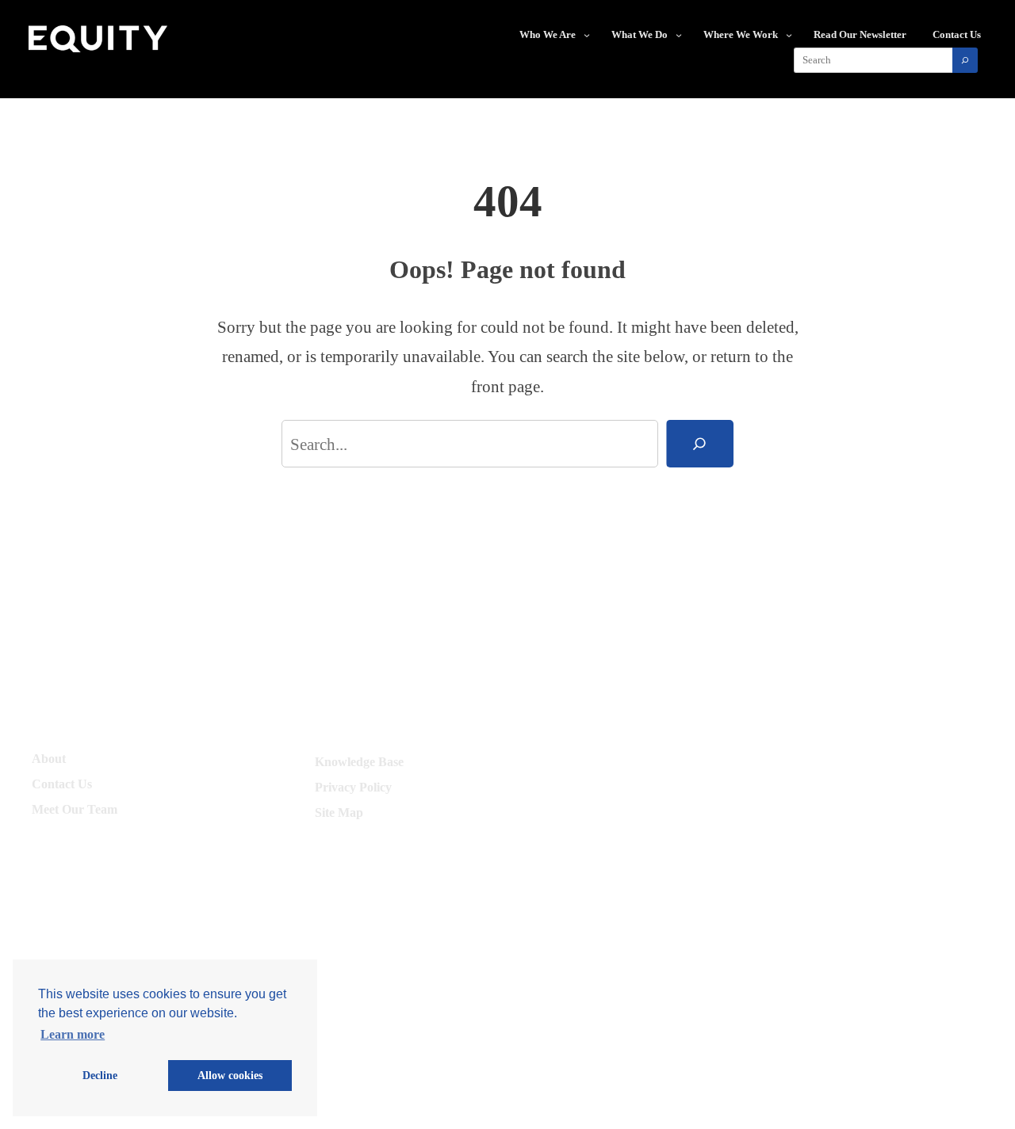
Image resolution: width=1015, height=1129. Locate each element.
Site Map (339, 812)
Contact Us (62, 784)
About (49, 758)
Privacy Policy (353, 787)
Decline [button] (99, 1075)
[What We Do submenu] (679, 35)
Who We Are (547, 34)
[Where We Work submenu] (789, 35)
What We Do (639, 34)
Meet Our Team (74, 809)
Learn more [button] (72, 1034)
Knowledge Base (359, 762)
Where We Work (740, 34)
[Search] (965, 60)
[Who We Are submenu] (587, 35)
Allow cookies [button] (229, 1075)
